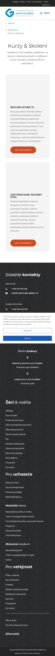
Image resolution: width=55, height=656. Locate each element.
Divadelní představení (15, 443)
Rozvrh (22, 2)
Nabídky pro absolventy (16, 594)
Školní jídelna (11, 457)
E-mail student (37, 2)
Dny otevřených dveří (15, 487)
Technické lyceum (13, 535)
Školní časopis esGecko (16, 434)
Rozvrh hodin (11, 415)
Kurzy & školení (12, 580)
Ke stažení (10, 467)
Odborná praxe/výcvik (15, 448)
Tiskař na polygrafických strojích (20, 516)
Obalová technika (13, 530)
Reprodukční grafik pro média (18, 511)
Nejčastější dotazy (13, 497)
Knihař (8, 559)
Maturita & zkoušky (14, 453)
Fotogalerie (11, 603)
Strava (46, 2)
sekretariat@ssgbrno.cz (25, 293)
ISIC (7, 439)
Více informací (23, 150)
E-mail (28, 2)
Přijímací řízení (12, 482)
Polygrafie (10, 526)
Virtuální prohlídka (14, 492)
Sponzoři (9, 598)
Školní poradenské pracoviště (18, 424)
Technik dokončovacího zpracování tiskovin (24, 521)
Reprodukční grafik (14, 550)
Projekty (9, 584)
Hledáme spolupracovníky (17, 589)
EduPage (15, 2)
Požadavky (46, 5)
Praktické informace (14, 420)
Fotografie (10, 462)
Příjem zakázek (12, 575)
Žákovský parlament (14, 429)
